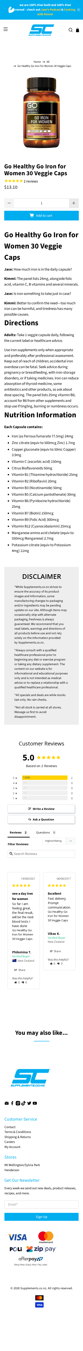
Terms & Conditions (17, 1132)
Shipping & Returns (17, 1137)
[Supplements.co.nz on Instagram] (18, 1104)
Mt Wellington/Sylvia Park (22, 1165)
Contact (9, 1127)
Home (37, 61)
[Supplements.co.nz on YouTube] (35, 1104)
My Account (12, 1147)
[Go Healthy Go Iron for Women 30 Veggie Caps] (41, 112)
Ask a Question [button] (43, 819)
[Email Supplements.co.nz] (6, 1104)
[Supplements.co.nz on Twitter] (29, 1104)
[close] (78, 10)
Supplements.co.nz (36, 587)
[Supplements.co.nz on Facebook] (12, 1104)
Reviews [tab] (15, 832)
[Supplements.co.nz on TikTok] (23, 1104)
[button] (16, 982)
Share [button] (21, 970)
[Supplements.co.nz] (41, 30)
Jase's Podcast (51, 10)
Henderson (11, 1170)
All (47, 61)
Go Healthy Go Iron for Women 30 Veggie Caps (22, 934)
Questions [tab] (43, 832)
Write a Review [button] (43, 809)
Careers (9, 1142)
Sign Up (41, 1216)
